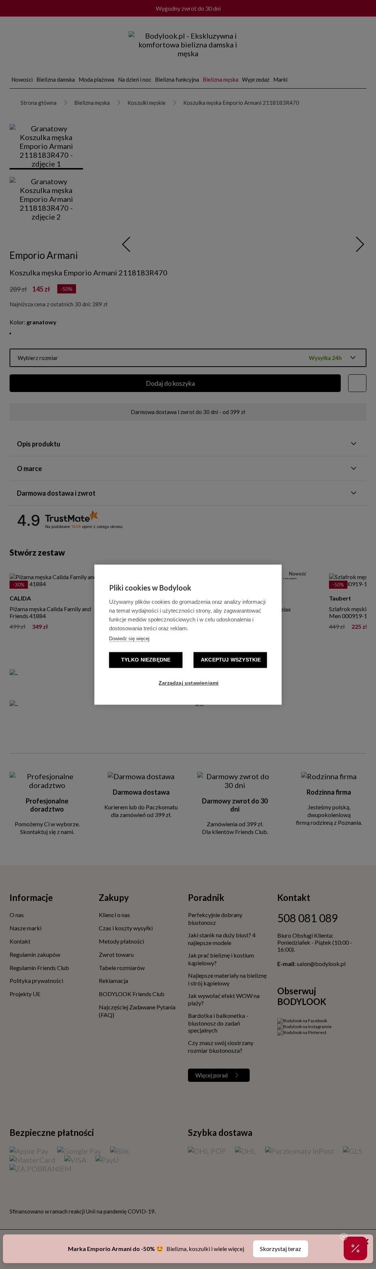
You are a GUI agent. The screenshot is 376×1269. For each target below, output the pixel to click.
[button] (355, 1248)
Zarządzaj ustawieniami (188, 683)
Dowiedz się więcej (129, 638)
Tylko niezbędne (146, 660)
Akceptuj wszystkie (231, 660)
